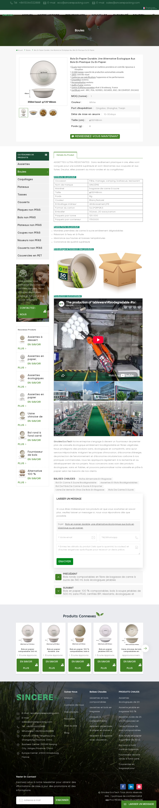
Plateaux (23, 187)
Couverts (24, 202)
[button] (14, 648)
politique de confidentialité (127, 796)
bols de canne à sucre (121, 490)
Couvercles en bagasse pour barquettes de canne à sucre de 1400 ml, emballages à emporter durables (130, 766)
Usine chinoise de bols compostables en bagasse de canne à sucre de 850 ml (37, 415)
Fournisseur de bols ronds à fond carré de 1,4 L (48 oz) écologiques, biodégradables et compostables (37, 454)
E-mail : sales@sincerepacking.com (118, 3)
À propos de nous (74, 705)
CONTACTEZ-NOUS (28, 311)
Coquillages (25, 179)
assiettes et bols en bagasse (101, 710)
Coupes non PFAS (29, 233)
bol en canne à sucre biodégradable (76, 483)
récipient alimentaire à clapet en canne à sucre (101, 728)
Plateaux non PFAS (30, 225)
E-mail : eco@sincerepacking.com (68, 3)
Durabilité (120, 15)
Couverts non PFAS (30, 248)
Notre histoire (48, 15)
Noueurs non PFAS (29, 240)
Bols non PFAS (27, 217)
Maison (68, 698)
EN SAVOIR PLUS (29, 347)
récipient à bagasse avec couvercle (101, 738)
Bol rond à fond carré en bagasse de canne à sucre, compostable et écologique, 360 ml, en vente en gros (36, 435)
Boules (22, 172)
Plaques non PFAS (29, 210)
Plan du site (70, 726)
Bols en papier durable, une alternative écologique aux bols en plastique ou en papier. (54, 651)
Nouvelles (99, 15)
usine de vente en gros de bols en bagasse (80, 490)
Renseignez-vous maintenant (96, 136)
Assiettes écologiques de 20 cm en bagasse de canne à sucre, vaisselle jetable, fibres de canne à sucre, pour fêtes (36, 377)
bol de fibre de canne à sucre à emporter (79, 486)
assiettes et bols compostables (99, 700)
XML (107, 796)
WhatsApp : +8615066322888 (38, 731)
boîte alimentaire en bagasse (95, 479)
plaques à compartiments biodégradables (99, 719)
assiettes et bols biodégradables (118, 483)
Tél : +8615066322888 (27, 3)
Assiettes (24, 164)
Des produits (76, 15)
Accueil (27, 15)
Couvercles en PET (30, 256)
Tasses (22, 195)
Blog (66, 733)
